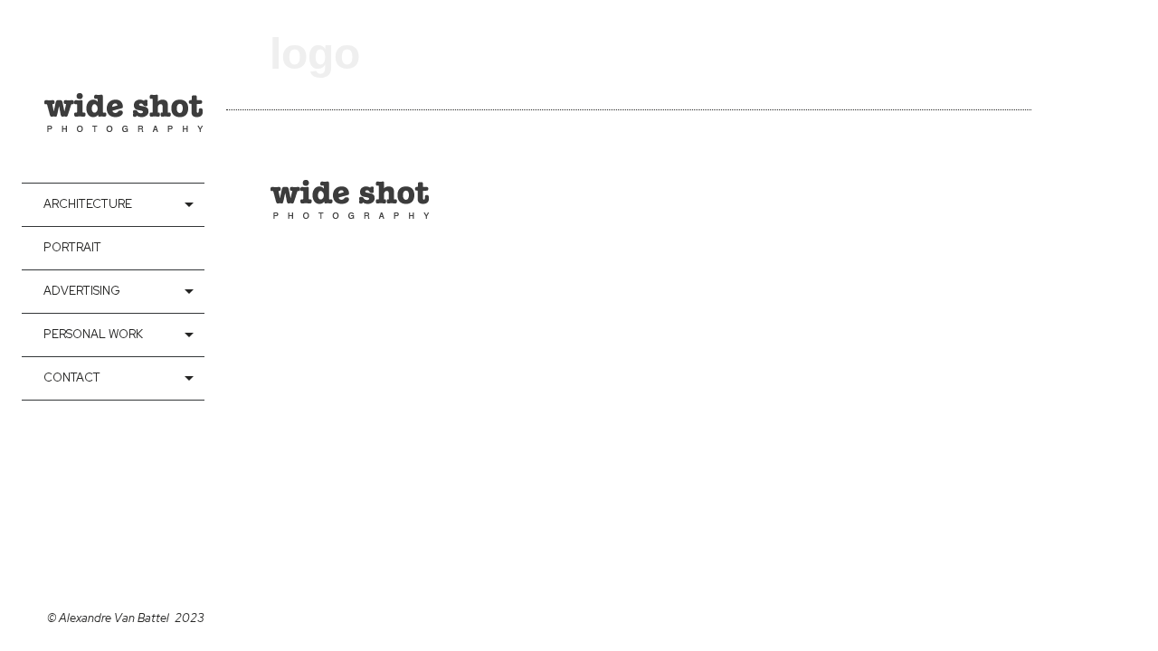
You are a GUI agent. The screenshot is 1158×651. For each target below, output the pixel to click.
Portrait (72, 247)
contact (71, 377)
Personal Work (93, 334)
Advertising (81, 290)
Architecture (87, 204)
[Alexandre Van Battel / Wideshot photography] (123, 91)
